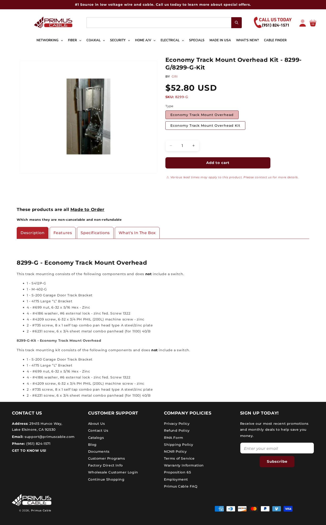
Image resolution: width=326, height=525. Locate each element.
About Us (96, 423)
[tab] (32, 233)
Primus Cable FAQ (181, 486)
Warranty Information (184, 465)
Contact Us (98, 430)
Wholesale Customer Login (113, 472)
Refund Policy (177, 430)
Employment (176, 479)
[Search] (236, 22)
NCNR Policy (175, 451)
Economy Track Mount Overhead (202, 115)
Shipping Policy (178, 444)
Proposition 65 (177, 472)
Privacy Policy (176, 423)
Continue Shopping (106, 479)
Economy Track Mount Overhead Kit (205, 125)
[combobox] (164, 22)
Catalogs (96, 437)
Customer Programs (106, 458)
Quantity (172, 136)
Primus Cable (41, 510)
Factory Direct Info (105, 465)
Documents (99, 451)
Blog (92, 444)
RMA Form (173, 437)
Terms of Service (179, 458)
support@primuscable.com (49, 436)
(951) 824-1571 (38, 443)
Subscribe (277, 461)
